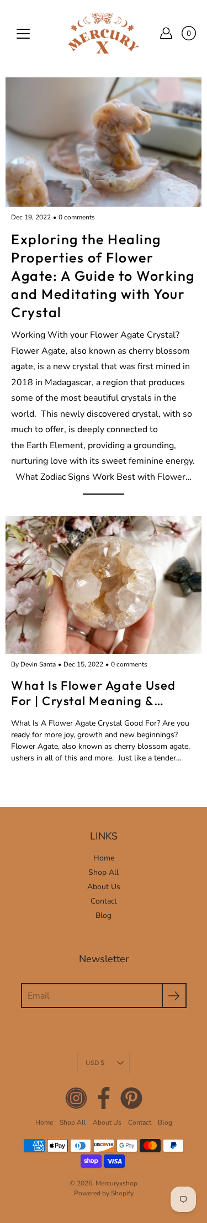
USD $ (95, 1063)
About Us (103, 886)
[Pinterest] (131, 1098)
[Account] (166, 33)
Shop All (103, 872)
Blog (103, 915)
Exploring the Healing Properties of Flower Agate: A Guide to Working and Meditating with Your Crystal (103, 275)
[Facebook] (104, 1098)
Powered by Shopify (104, 1193)
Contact (104, 901)
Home (103, 858)
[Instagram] (76, 1098)
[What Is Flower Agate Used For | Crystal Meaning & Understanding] (103, 585)
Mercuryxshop (116, 1183)
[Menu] (23, 33)
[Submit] (174, 995)
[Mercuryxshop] (103, 33)
